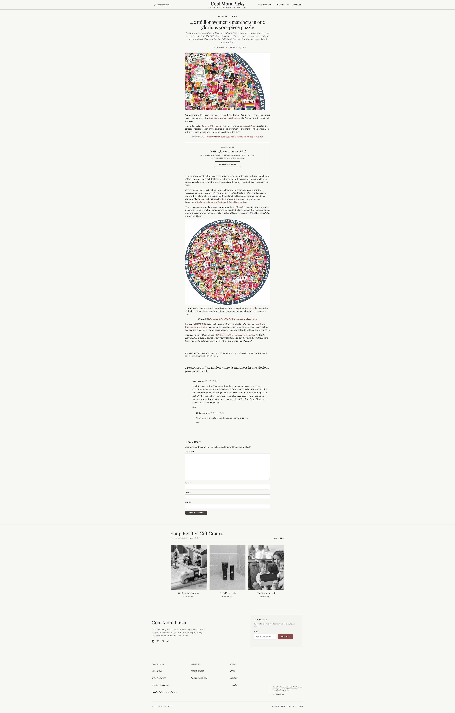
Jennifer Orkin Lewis (211, 126)
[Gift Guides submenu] (288, 4)
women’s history (212, 356)
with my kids (251, 308)
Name (188, 483)
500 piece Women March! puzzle (225, 118)
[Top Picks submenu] (302, 4)
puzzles (202, 356)
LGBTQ (264, 353)
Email (187, 493)
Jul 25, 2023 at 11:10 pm (210, 381)
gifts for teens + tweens (225, 353)
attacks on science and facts (209, 202)
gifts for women (241, 353)
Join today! (285, 636)
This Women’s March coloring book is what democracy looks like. (231, 136)
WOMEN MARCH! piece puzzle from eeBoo (235, 335)
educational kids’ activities (195, 353)
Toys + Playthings (227, 16)
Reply (194, 407)
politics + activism (191, 356)
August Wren (249, 126)
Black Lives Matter (237, 202)
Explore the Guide (229, 165)
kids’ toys (257, 353)
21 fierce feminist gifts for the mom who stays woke (232, 319)
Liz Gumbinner (202, 413)
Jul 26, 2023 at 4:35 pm (216, 413)
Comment (189, 452)
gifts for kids (210, 353)
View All (279, 538)
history (250, 353)
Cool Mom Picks (227, 3)
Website (188, 502)
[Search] (155, 5)
